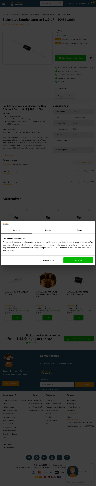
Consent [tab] (16, 230)
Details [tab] (48, 230)
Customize (46, 260)
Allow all (78, 260)
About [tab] (79, 230)
